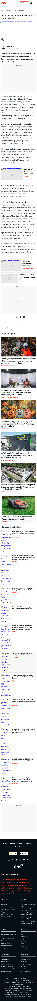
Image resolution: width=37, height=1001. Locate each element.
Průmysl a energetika (18, 10)
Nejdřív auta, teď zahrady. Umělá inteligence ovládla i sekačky (22, 654)
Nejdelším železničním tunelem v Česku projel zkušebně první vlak (28, 263)
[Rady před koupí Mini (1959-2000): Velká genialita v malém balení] (6, 595)
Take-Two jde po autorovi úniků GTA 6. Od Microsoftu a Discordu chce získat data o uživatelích (24, 701)
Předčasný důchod (25, 959)
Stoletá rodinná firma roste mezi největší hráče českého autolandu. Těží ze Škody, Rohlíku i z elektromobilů (18, 487)
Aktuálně (4, 900)
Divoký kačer (4, 948)
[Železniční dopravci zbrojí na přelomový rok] (9, 278)
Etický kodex (9, 996)
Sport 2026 (24, 929)
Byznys (9, 10)
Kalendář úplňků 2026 (6, 914)
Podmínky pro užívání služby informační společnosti (18, 988)
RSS (15, 847)
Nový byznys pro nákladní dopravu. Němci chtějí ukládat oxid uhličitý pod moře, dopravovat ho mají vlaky (18, 361)
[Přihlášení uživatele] (31, 3)
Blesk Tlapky (17, 880)
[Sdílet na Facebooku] (12, 317)
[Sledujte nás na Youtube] (24, 859)
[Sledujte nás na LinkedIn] (9, 859)
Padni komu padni (6, 943)
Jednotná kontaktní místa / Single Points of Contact (18, 994)
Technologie (5, 954)
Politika (3, 929)
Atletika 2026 (24, 946)
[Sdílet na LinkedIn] (24, 317)
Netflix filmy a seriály (6, 971)
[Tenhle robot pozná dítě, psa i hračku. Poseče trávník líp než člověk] (18, 505)
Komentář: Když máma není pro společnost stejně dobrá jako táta (22, 607)
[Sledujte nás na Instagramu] (20, 859)
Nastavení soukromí (12, 992)
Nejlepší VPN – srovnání (7, 969)
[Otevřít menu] (34, 3)
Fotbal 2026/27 (24, 936)
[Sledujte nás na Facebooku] (16, 859)
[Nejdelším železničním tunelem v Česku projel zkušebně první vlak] (11, 265)
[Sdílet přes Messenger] (20, 317)
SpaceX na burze (5, 959)
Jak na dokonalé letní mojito (28, 921)
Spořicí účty (24, 961)
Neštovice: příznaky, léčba (8, 907)
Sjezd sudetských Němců (7, 938)
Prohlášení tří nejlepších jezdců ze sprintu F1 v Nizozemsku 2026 (22, 760)
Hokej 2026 (23, 939)
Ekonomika (24, 954)
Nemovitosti (10, 885)
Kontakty (4, 843)
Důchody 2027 (24, 966)
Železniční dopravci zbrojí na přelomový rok (27, 277)
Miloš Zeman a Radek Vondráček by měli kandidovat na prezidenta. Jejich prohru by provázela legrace (23, 557)
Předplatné (29, 843)
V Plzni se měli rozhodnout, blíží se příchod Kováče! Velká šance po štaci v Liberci (24, 676)
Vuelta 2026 (10, 893)
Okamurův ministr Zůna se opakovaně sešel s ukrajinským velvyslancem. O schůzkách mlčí (24, 533)
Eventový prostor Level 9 (14, 891)
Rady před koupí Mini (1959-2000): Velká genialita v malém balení (22, 589)
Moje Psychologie (6, 880)
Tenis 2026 (23, 941)
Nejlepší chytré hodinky (7, 966)
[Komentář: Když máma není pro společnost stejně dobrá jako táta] (6, 614)
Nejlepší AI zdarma (6, 964)
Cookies (29, 990)
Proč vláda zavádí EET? (7, 941)
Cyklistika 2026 (24, 948)
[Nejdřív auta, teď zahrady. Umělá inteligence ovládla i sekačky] (7, 662)
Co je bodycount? (5, 916)
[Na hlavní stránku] (3, 2)
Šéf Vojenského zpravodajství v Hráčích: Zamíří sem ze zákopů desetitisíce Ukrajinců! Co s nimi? (22, 779)
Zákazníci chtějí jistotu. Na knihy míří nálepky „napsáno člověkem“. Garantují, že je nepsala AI (17, 424)
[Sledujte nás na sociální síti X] (12, 859)
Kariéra (21, 847)
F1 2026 (22, 944)
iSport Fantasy (11, 882)
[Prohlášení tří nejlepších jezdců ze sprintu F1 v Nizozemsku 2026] (6, 766)
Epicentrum (4, 904)
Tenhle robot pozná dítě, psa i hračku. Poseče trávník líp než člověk (17, 518)
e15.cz (2, 10)
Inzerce (20, 843)
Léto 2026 (24, 900)
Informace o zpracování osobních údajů (15, 990)
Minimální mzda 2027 (26, 969)
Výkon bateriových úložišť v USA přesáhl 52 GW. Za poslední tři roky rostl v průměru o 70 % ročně (22, 627)
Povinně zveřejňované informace (22, 996)
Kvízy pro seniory (5, 912)
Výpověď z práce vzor (6, 945)
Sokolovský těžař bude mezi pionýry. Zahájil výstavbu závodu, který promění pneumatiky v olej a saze (17, 455)
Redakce (12, 843)
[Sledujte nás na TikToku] (28, 859)
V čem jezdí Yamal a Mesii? (8, 909)
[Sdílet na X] (16, 317)
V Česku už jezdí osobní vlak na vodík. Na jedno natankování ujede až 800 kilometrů (29, 171)
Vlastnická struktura (24, 992)
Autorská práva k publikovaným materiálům (18, 986)
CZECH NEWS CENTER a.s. (24, 978)
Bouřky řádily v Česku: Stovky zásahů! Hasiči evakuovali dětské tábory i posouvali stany (23, 731)
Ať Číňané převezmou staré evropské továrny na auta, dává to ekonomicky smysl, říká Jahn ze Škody (16, 392)
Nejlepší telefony (5, 961)
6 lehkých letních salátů (26, 923)
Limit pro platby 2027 (26, 964)
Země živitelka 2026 (25, 971)
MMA (22, 934)
